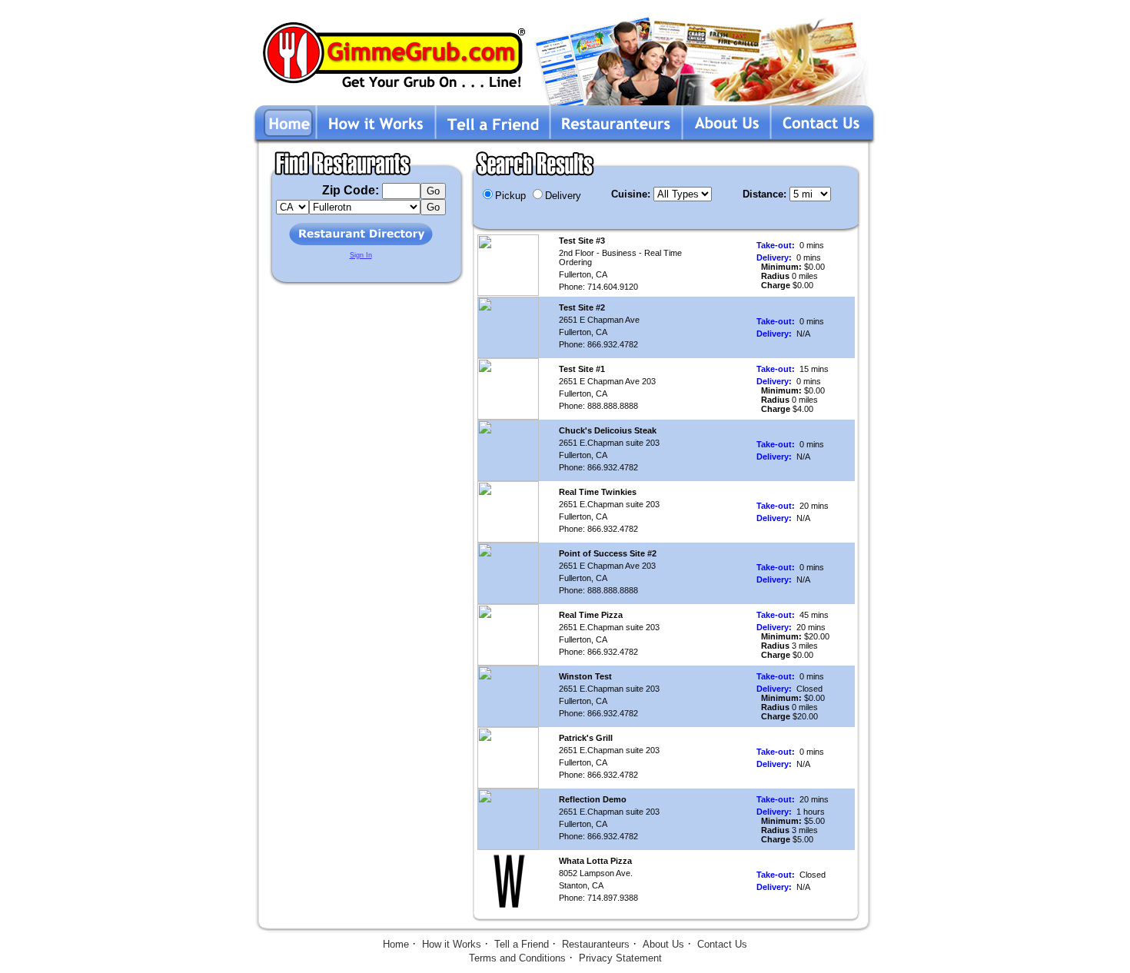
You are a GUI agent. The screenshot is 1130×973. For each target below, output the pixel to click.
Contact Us (722, 944)
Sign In (361, 255)
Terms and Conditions (517, 958)
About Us (663, 944)
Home (396, 944)
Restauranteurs (596, 944)
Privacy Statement (620, 958)
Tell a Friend (521, 944)
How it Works (451, 944)
